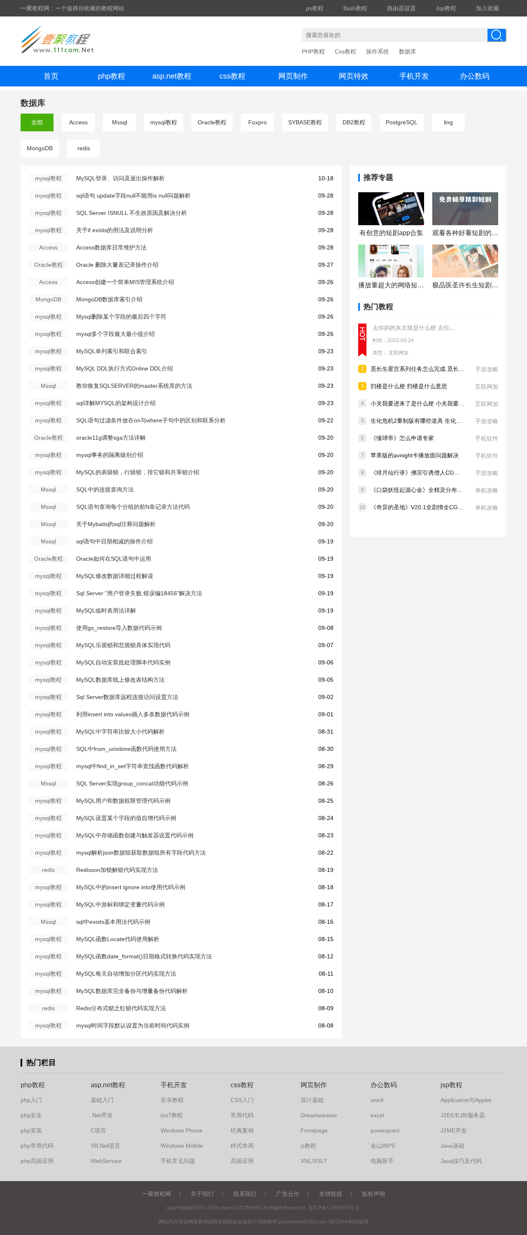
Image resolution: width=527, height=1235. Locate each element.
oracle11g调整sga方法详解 (111, 437)
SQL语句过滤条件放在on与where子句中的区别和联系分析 (151, 420)
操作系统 (377, 51)
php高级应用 (37, 1161)
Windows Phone (182, 1130)
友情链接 (330, 1194)
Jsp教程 (446, 8)
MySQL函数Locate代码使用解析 (117, 939)
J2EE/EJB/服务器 (463, 1115)
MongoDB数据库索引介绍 (109, 299)
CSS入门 (242, 1100)
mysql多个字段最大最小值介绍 (115, 334)
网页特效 (353, 76)
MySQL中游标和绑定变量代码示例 (120, 904)
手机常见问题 (178, 1161)
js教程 (308, 1145)
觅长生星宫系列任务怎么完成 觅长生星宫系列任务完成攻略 (446, 369)
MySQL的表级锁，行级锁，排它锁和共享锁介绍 (137, 472)
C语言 (98, 1130)
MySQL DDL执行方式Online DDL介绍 (124, 368)
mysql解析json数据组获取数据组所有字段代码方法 (141, 852)
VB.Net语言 (105, 1145)
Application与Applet (466, 1100)
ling (448, 122)
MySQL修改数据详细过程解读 (114, 576)
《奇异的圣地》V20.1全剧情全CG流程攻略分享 (431, 507)
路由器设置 (401, 8)
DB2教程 (354, 122)
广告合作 (287, 1194)
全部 (37, 122)
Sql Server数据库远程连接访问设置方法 (127, 697)
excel (377, 1115)
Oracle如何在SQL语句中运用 (113, 558)
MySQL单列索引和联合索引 (111, 351)
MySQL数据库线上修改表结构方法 (120, 679)
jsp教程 (451, 1084)
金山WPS (383, 1145)
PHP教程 (313, 51)
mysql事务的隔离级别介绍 (109, 455)
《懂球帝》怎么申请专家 (402, 438)
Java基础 (452, 1145)
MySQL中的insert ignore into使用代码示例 (130, 887)
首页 (51, 76)
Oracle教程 (212, 122)
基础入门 (102, 1100)
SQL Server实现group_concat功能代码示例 (132, 783)
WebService (106, 1161)
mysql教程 (163, 122)
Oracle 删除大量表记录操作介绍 (117, 264)
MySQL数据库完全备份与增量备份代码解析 (132, 991)
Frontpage (314, 1130)
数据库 (407, 51)
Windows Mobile (182, 1145)
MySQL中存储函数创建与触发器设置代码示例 (135, 835)
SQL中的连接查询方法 (105, 489)
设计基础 (312, 1100)
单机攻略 (486, 490)
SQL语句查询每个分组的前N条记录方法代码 (133, 506)
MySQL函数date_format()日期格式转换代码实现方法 (144, 956)
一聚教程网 (156, 1194)
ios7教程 (172, 1115)
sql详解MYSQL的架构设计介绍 (116, 403)
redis (83, 148)
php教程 (111, 76)
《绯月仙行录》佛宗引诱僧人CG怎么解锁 (424, 472)
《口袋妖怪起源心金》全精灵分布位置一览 (425, 490)
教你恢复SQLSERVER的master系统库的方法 (134, 385)
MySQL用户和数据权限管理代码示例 (123, 800)
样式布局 (242, 1145)
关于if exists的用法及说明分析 (114, 230)
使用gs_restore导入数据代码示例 (119, 627)
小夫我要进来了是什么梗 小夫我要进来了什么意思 (435, 403)
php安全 (31, 1115)
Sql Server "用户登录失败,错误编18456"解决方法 (139, 593)
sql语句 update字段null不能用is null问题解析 (133, 195)
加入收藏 (487, 8)
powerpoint (385, 1130)
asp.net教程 (171, 76)
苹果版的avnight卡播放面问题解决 (415, 455)
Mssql (119, 122)
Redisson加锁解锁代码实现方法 (117, 870)
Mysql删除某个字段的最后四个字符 (121, 316)
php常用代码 (37, 1145)
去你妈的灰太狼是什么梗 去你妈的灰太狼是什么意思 (440, 327)
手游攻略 (486, 369)
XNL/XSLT (314, 1161)
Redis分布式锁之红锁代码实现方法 (121, 1008)
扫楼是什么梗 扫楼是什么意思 (409, 386)
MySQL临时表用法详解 (106, 610)
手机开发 (414, 76)
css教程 (232, 76)
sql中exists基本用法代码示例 (113, 921)
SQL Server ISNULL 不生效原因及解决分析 (131, 213)
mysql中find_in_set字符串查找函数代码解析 (132, 766)
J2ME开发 (454, 1130)
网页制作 (293, 76)
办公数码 (475, 76)
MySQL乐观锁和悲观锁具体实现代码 (123, 645)
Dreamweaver (319, 1115)
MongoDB (40, 148)
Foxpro (257, 122)
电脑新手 (382, 1161)
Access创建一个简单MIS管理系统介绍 (125, 282)
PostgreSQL (401, 122)
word (377, 1100)
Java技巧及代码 (461, 1161)
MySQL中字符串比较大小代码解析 (120, 731)
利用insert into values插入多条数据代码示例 (132, 714)
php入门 (31, 1100)
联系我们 (245, 1194)
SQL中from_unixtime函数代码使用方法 (126, 749)
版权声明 (373, 1194)
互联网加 (398, 353)
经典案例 (242, 1130)
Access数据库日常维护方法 (111, 247)
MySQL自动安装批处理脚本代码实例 (123, 662)
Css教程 (345, 51)
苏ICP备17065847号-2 (333, 1208)
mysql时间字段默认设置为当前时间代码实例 (132, 1025)
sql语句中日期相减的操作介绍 (114, 541)
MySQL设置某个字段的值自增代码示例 (126, 818)
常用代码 (242, 1115)
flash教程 (355, 8)
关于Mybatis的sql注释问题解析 (116, 524)
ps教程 (315, 8)
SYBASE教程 (305, 122)
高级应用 (242, 1161)
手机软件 (486, 438)
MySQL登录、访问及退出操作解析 (120, 178)
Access (78, 122)
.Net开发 (102, 1115)
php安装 (31, 1130)
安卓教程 (172, 1100)
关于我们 (202, 1194)
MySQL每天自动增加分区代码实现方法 (126, 973)
